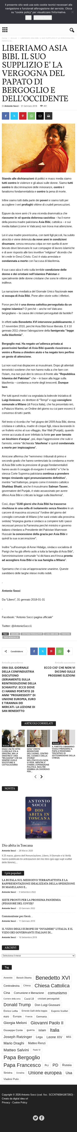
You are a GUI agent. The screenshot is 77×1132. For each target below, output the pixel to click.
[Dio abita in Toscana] (38, 818)
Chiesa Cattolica (52, 985)
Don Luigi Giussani (47, 1005)
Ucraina (20, 1073)
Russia (67, 1065)
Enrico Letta (11, 1011)
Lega (39, 1037)
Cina (7, 993)
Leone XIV (54, 1037)
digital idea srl (20, 1098)
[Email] (40, 116)
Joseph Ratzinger (18, 1037)
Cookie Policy (19, 1102)
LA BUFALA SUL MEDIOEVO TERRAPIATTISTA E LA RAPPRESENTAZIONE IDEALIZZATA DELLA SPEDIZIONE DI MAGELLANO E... (38, 883)
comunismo (57, 993)
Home (4, 38)
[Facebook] (5, 116)
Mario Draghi (14, 1043)
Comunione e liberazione (29, 992)
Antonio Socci (11, 105)
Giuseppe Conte (13, 1030)
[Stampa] (48, 116)
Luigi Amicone (51, 634)
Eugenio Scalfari (59, 1011)
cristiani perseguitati (32, 634)
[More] (69, 651)
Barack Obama (24, 977)
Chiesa (27, 985)
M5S (68, 1037)
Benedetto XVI (53, 978)
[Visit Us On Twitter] (35, 1118)
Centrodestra (11, 985)
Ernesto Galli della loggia (34, 1011)
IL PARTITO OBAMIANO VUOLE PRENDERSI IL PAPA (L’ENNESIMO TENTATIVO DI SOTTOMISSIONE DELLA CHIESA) (63, 752)
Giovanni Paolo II (47, 1022)
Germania (41, 1016)
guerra (31, 1029)
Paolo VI (36, 1050)
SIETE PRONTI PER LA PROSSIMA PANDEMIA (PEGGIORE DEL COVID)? (31, 901)
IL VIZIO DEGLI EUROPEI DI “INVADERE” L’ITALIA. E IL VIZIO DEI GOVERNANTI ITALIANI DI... (37, 930)
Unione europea (45, 1072)
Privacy (6, 1102)
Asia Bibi (15, 634)
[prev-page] (35, 777)
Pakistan (65, 634)
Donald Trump (17, 1004)
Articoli (14, 38)
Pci (47, 1065)
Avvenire (8, 977)
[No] (72, 12)
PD (55, 1065)
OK (28, 17)
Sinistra (8, 1072)
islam (42, 1030)
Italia (54, 1030)
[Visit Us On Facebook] (41, 1118)
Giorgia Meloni (15, 1023)
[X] (14, 116)
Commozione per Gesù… (17, 916)
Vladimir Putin (11, 1079)
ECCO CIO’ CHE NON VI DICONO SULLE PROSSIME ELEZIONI (59, 671)
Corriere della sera (12, 999)
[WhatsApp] (31, 116)
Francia (28, 1016)
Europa (17, 1016)
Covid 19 (29, 998)
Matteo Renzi (37, 1043)
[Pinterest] (23, 116)
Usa (69, 1073)
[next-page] (41, 777)
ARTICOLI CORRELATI (38, 724)
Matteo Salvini (16, 1050)
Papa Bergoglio (11, 637)
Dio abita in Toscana (17, 845)
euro (6, 1016)
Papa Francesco (22, 1065)
